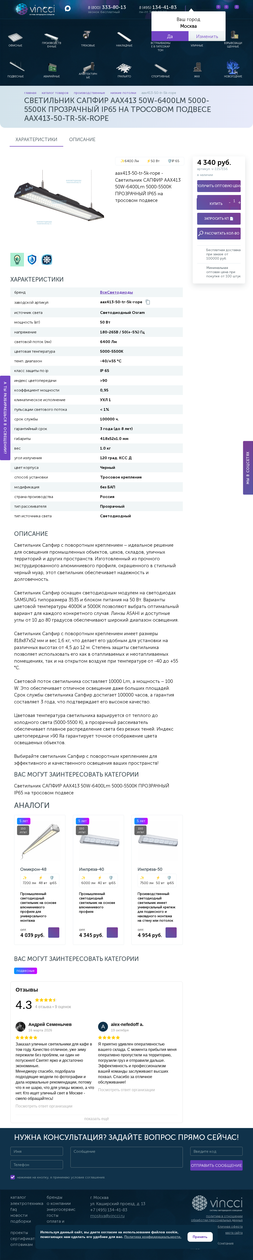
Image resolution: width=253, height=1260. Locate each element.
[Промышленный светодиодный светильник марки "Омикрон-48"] (39, 879)
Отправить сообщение (216, 1165)
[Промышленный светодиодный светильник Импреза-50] (157, 879)
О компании (59, 1203)
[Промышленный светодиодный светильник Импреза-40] (98, 879)
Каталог (18, 1197)
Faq (13, 1209)
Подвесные (26, 971)
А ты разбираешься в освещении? (5, 418)
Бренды (54, 1197)
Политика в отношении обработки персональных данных (217, 1218)
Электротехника (26, 1203)
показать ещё (96, 1119)
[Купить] (53, 932)
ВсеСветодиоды (116, 292)
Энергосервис (61, 1209)
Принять (200, 1237)
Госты (52, 1215)
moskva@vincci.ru (107, 1215)
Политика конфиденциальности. (152, 1237)
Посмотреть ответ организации (44, 1106)
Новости (18, 1215)
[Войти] (245, 9)
